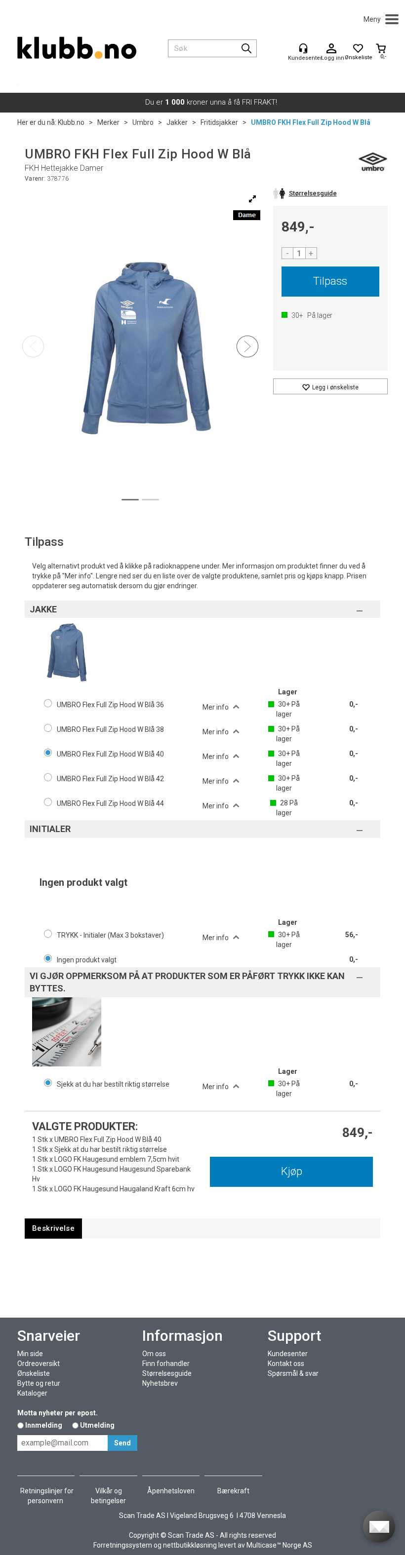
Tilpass (330, 281)
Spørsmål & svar (293, 1373)
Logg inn (331, 48)
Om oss (154, 1354)
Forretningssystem (122, 1545)
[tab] (53, 1228)
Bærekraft (233, 1491)
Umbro (143, 122)
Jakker (177, 122)
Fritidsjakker (219, 122)
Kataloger (32, 1393)
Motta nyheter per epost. (57, 1413)
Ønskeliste (33, 1373)
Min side (30, 1354)
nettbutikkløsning (190, 1545)
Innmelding (43, 1425)
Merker (108, 122)
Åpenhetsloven (171, 1491)
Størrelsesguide (167, 1373)
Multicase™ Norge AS (279, 1545)
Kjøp (291, 1171)
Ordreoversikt (38, 1363)
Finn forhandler (166, 1363)
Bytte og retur (38, 1383)
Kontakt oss (286, 1363)
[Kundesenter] (303, 48)
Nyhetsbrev (160, 1383)
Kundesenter (288, 1354)
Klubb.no (71, 122)
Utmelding (97, 1425)
